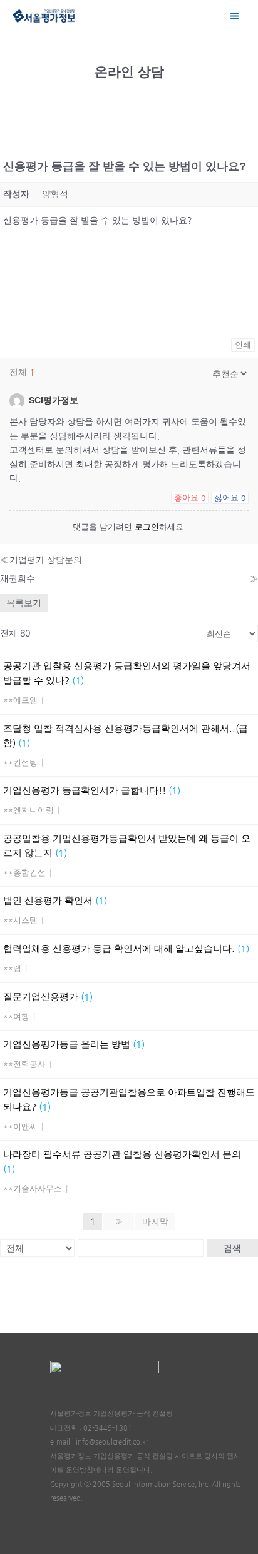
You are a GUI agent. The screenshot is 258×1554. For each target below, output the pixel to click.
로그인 (147, 527)
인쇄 (243, 345)
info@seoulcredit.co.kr (112, 1442)
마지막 (155, 1221)
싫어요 (229, 497)
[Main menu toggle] (235, 15)
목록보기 (23, 603)
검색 (232, 1248)
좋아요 (189, 497)
